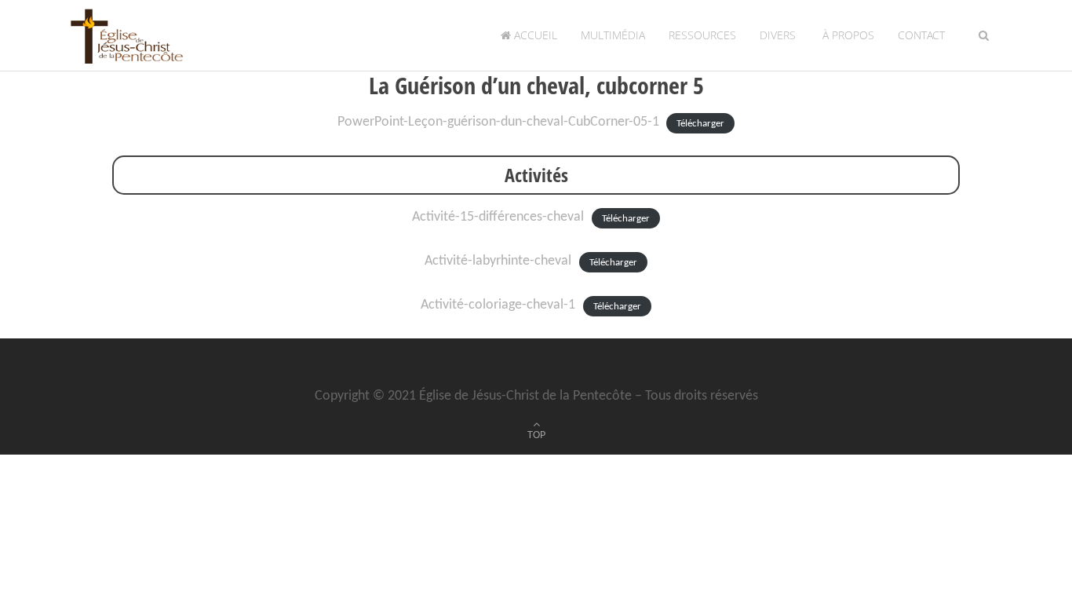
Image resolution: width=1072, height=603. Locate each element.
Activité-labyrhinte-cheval (498, 261)
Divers (778, 34)
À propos (846, 34)
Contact (921, 34)
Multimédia (613, 34)
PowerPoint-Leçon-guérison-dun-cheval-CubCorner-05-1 (498, 122)
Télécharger (700, 123)
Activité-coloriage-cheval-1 (498, 305)
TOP (536, 435)
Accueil (534, 34)
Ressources (702, 34)
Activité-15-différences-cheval (498, 217)
